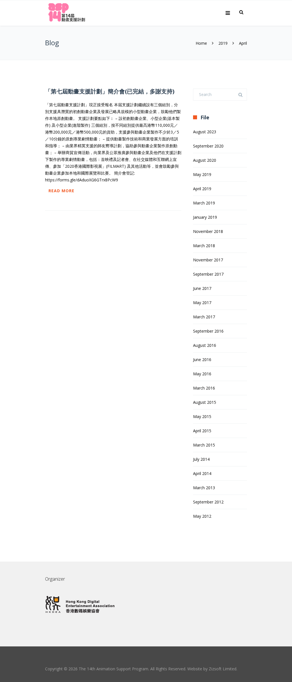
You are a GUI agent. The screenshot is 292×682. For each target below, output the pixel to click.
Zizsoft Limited (222, 668)
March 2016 (204, 388)
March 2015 (204, 445)
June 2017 (202, 288)
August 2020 (204, 160)
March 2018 (204, 245)
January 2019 (205, 217)
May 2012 (202, 516)
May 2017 (202, 302)
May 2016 (202, 373)
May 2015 (202, 416)
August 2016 (204, 345)
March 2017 (204, 317)
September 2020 (208, 146)
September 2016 (208, 331)
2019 (223, 43)
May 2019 (202, 174)
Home (201, 43)
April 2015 (202, 430)
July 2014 (201, 459)
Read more (61, 190)
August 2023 (204, 131)
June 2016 (202, 359)
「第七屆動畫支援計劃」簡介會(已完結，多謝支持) (110, 91)
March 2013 (204, 487)
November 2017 (208, 260)
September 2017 (208, 274)
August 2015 (204, 402)
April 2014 (202, 473)
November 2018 (208, 231)
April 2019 (202, 188)
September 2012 (208, 502)
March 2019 (204, 203)
